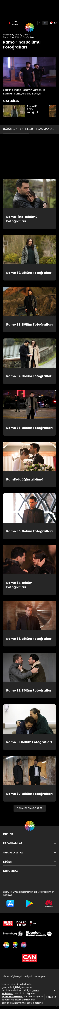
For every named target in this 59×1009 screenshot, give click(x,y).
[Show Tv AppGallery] (49, 903)
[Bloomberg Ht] (13, 934)
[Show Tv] (29, 27)
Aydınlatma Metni (12, 996)
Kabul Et (51, 997)
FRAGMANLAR (45, 129)
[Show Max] (24, 945)
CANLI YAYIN (15, 23)
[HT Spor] (33, 923)
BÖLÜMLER (10, 129)
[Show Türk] (15, 945)
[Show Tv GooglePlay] (29, 903)
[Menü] (4, 23)
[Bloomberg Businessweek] (38, 934)
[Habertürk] (8, 923)
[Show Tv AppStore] (10, 903)
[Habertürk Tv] (22, 923)
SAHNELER (26, 129)
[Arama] (55, 23)
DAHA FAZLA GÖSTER (29, 808)
